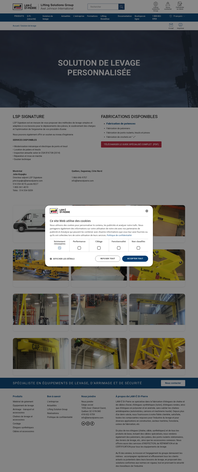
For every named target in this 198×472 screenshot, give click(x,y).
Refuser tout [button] (107, 258)
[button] (62, 258)
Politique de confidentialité (119, 235)
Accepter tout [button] (135, 258)
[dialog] (99, 236)
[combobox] (146, 211)
